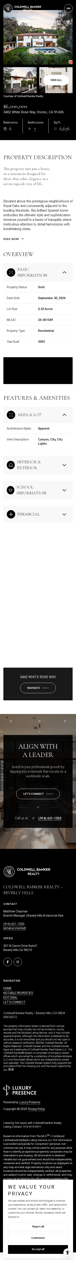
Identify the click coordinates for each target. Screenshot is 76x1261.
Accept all (38, 1249)
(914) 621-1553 (49, 818)
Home (7, 988)
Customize (38, 1237)
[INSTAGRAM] (18, 962)
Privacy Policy (36, 1109)
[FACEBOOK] (7, 962)
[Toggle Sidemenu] (68, 8)
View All (56, 80)
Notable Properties (18, 993)
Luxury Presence (29, 1102)
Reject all (38, 1226)
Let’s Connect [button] (14, 1002)
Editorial (10, 997)
